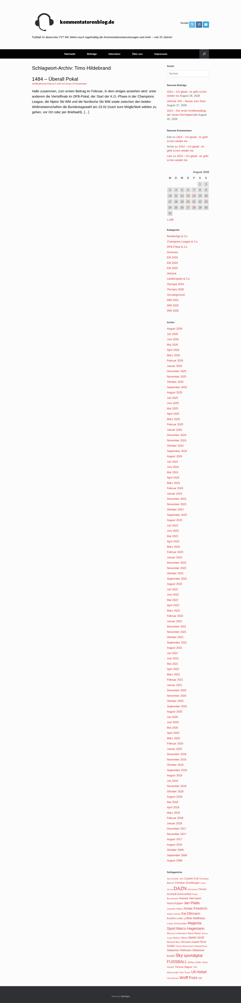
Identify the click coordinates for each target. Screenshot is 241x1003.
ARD (181, 879)
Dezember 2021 (176, 626)
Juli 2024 (172, 461)
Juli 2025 (172, 397)
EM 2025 (172, 268)
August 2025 (174, 392)
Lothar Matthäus (194, 918)
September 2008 (177, 855)
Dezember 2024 (176, 435)
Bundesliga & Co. (177, 236)
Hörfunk (172, 273)
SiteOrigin (125, 996)
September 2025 (177, 387)
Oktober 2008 (175, 849)
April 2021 (173, 669)
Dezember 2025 (176, 371)
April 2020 (173, 732)
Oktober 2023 (175, 509)
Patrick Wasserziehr (185, 946)
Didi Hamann (192, 889)
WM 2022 (173, 300)
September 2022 (177, 578)
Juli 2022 (172, 589)
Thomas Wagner (183, 967)
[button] (204, 54)
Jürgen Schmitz (174, 914)
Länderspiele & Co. (178, 278)
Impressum (160, 54)
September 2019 (177, 770)
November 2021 (176, 631)
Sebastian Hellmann (179, 950)
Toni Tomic (184, 972)
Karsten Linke (175, 918)
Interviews (114, 54)
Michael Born (174, 942)
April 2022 (173, 605)
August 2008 (174, 860)
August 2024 (174, 456)
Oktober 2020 (175, 701)
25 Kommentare (80, 84)
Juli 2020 (172, 717)
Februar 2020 (175, 743)
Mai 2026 (172, 344)
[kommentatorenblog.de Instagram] (199, 24)
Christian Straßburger (187, 882)
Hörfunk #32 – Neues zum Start (186, 101)
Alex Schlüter (173, 879)
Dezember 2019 (176, 754)
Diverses (172, 252)
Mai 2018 (172, 802)
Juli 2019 (172, 780)
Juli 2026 (172, 334)
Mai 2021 (172, 663)
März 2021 (173, 674)
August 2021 (174, 647)
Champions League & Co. (182, 241)
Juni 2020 (173, 722)
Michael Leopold (190, 942)
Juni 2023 (173, 530)
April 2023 (173, 541)
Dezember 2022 (176, 562)
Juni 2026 (173, 339)
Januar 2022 (174, 621)
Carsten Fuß (191, 878)
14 (193, 195)
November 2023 (176, 504)
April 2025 (173, 413)
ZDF (200, 978)
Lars (169, 156)
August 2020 (174, 711)
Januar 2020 (174, 748)
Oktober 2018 (175, 791)
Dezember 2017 (176, 828)
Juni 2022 (173, 594)
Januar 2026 (174, 366)
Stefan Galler (194, 962)
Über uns (137, 54)
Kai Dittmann (190, 913)
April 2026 (173, 350)
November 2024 (176, 440)
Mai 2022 (172, 600)
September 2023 (177, 514)
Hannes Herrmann (190, 898)
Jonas (68, 84)
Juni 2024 (173, 467)
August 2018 (174, 796)
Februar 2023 (175, 552)
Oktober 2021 (175, 637)
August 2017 (174, 839)
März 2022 (173, 610)
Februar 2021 (175, 679)
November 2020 (176, 695)
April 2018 (173, 807)
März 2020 (173, 738)
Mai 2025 (172, 408)
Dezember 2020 (176, 690)
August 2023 (174, 520)
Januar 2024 (174, 493)
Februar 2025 (175, 424)
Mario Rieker (194, 933)
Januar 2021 (174, 685)
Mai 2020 (172, 727)
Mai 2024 (172, 472)
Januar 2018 (174, 823)
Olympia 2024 (175, 284)
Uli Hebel (199, 972)
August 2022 (174, 584)
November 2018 (176, 786)
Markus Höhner (180, 938)
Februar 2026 (175, 360)
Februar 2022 (175, 615)
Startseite (69, 54)
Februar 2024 (175, 488)
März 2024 (173, 483)
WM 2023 (173, 305)
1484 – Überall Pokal (55, 79)
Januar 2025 (174, 429)
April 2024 (173, 477)
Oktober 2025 (175, 381)
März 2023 (173, 546)
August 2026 (174, 328)
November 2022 (176, 568)
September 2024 (177, 451)
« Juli (170, 219)
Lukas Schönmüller (177, 923)
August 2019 (174, 775)
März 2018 (173, 812)
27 (188, 207)
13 (188, 195)
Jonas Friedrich (195, 908)
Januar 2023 (174, 557)
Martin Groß (196, 937)
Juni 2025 (173, 403)
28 (193, 207)
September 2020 (177, 706)
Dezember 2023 (176, 498)
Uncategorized (176, 294)
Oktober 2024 (175, 445)
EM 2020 (172, 257)
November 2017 (176, 834)
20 (188, 201)
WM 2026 (173, 310)
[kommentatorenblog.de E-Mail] (206, 24)
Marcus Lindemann (177, 933)
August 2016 (174, 844)
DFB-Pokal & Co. (177, 246)
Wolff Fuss (188, 978)
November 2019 (176, 759)
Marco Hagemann (190, 928)
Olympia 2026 (175, 289)
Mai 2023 (172, 536)
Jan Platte (192, 903)
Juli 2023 (172, 525)
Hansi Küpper (175, 903)
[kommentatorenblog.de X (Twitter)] (192, 24)
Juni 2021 (173, 658)
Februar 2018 (175, 818)
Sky (179, 955)
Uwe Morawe (173, 978)
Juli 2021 (172, 653)
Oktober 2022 (175, 573)
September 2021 (177, 642)
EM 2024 (172, 262)
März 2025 (173, 419)
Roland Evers (201, 946)
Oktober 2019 (175, 764)
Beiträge (92, 54)
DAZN (180, 888)
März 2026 (173, 355)
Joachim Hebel (174, 908)
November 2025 (176, 376)
